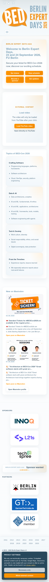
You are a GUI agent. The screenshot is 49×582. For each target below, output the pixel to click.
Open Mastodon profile (17, 389)
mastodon (4, 3)
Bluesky (8, 3)
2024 (31, 543)
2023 (24, 543)
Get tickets (15, 73)
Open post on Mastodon (15, 335)
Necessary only (25, 570)
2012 (12, 540)
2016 (37, 540)
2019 (18, 543)
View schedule (34, 73)
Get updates (34, 79)
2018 (12, 543)
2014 (24, 540)
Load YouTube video (25, 126)
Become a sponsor (15, 80)
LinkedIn (13, 3)
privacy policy (30, 565)
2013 (18, 540)
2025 (37, 543)
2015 (31, 540)
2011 (5, 540)
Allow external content (24, 575)
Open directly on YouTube (24, 131)
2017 (43, 540)
